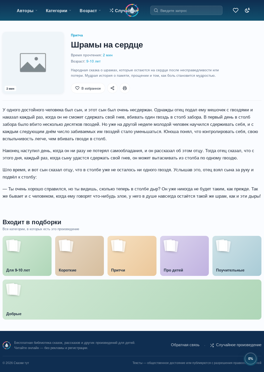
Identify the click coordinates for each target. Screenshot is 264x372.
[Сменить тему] (246, 10)
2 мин (108, 54)
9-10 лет (93, 61)
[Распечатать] (125, 88)
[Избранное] (235, 10)
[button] (123, 10)
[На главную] (132, 10)
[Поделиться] (112, 88)
